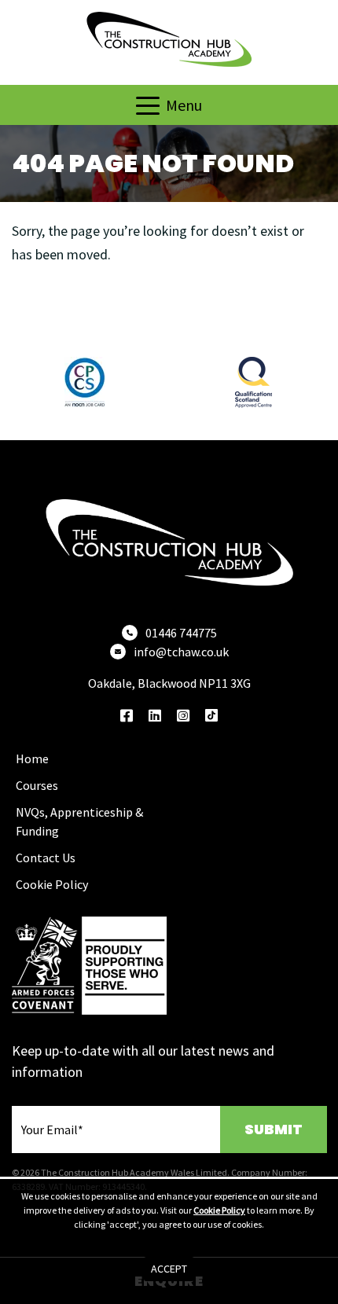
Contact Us (45, 857)
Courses (37, 785)
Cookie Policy (52, 884)
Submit (273, 1129)
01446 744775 (181, 633)
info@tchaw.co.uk (181, 651)
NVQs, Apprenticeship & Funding (79, 821)
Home (32, 758)
